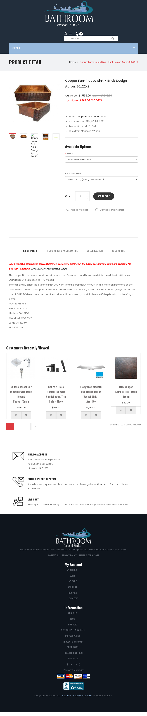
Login (72, 575)
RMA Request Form (74, 652)
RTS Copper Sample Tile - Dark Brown (126, 391)
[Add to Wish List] (26, 415)
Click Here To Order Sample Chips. (49, 268)
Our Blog (72, 624)
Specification (95, 250)
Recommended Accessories (62, 250)
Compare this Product (112, 209)
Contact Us (103, 484)
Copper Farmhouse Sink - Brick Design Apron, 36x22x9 (109, 62)
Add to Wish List (79, 209)
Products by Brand (72, 641)
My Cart (73, 581)
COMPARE (72, 592)
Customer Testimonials (73, 630)
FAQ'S (72, 618)
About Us (72, 613)
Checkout (74, 598)
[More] (56, 137)
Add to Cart (104, 196)
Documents (118, 250)
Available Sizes (73, 173)
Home (72, 62)
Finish (70, 153)
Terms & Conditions (89, 555)
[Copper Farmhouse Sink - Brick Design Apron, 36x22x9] (12, 137)
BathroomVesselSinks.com (77, 695)
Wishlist (72, 587)
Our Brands (73, 647)
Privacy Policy (69, 555)
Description (29, 251)
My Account (73, 569)
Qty (67, 196)
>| (35, 426)
